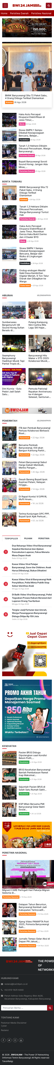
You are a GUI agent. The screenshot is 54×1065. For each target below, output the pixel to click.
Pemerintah (24, 433)
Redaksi (4, 1026)
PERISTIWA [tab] (43, 534)
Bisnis (22, 119)
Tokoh (5, 1057)
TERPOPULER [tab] (11, 534)
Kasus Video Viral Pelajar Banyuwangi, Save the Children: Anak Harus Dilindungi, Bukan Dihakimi (31, 563)
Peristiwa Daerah (19, 13)
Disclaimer (21, 1018)
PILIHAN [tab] (28, 534)
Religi (10, 1057)
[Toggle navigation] (5, 5)
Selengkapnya (44, 291)
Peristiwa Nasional (41, 13)
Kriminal (9, 98)
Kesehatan (24, 758)
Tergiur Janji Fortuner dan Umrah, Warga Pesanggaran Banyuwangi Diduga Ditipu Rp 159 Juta (29, 608)
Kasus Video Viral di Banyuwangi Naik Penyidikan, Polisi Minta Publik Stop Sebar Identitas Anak (31, 578)
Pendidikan (24, 135)
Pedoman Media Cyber (8, 1020)
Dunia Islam (25, 281)
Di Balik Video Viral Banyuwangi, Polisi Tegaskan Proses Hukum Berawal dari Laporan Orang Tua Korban (32, 593)
